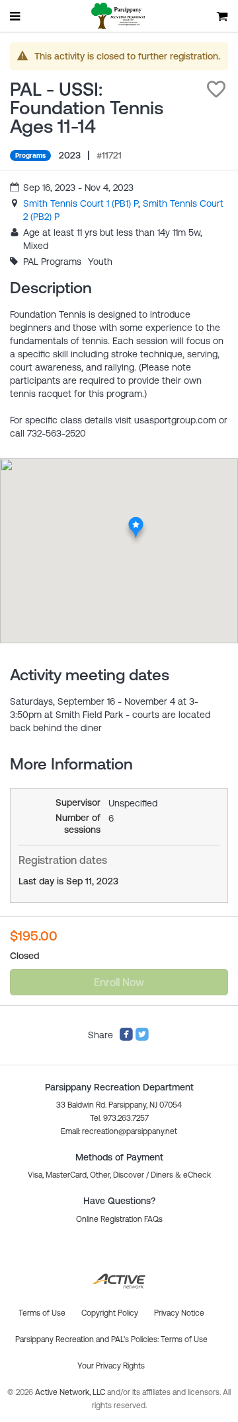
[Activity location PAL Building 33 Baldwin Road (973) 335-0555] (136, 521)
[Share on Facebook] (126, 1038)
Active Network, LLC (71, 1392)
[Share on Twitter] (142, 1038)
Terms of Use (184, 1339)
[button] (216, 89)
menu (16, 16)
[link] (80, 203)
